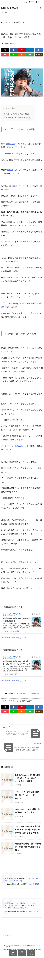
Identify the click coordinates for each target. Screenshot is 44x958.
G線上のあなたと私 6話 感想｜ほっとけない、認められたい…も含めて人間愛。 (27, 778)
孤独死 (10, 169)
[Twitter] (5, 50)
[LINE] (13, 54)
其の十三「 (9, 114)
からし (39, 478)
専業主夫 (19, 445)
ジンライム (18, 114)
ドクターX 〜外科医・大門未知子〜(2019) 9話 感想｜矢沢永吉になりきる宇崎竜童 (27, 829)
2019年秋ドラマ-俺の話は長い (30, 693)
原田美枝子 (23, 562)
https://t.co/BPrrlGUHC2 (18, 908)
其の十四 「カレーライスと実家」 (18, 118)
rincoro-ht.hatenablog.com (13, 637)
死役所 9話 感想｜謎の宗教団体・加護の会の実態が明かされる (28, 846)
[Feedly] (30, 54)
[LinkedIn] (30, 50)
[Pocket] (5, 54)
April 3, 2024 (34, 884)
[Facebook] (13, 50)
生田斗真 (17, 186)
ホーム (25, 2)
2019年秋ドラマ (18, 22)
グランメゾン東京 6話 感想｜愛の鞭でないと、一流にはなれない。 (28, 795)
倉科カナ (7, 361)
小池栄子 (11, 143)
